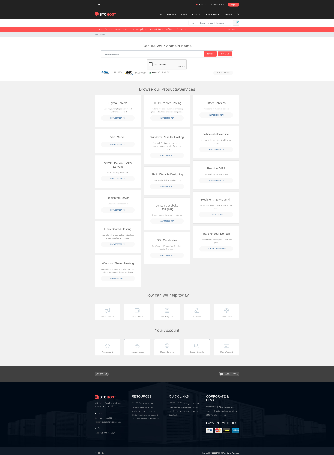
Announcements (122, 29)
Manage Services (137, 352)
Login (233, 4)
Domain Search (216, 214)
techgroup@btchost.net (111, 422)
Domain (184, 14)
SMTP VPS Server (146, 403)
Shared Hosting (150, 407)
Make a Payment (226, 352)
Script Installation (138, 418)
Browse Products (117, 118)
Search (210, 54)
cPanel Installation (152, 418)
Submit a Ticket (226, 317)
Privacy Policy (211, 411)
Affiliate (196, 403)
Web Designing (150, 411)
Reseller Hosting (138, 411)
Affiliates (169, 29)
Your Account (107, 352)
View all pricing (223, 73)
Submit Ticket (174, 411)
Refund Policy (221, 411)
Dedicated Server (138, 407)
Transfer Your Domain (216, 249)
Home (160, 14)
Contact (229, 14)
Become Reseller (175, 403)
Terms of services (227, 407)
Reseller (196, 14)
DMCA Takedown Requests (216, 415)
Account (232, 29)
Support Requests (197, 352)
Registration (181, 407)
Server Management (150, 415)
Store (107, 29)
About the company (213, 406)
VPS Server (136, 403)
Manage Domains (167, 352)
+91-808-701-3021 (107, 433)
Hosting (170, 14)
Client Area (173, 407)
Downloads (196, 317)
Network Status (156, 29)
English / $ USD (230, 374)
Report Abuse (232, 411)
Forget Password (192, 407)
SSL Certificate (137, 415)
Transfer (225, 54)
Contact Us (181, 29)
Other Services (212, 14)
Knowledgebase (140, 29)
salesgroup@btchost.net (110, 418)
